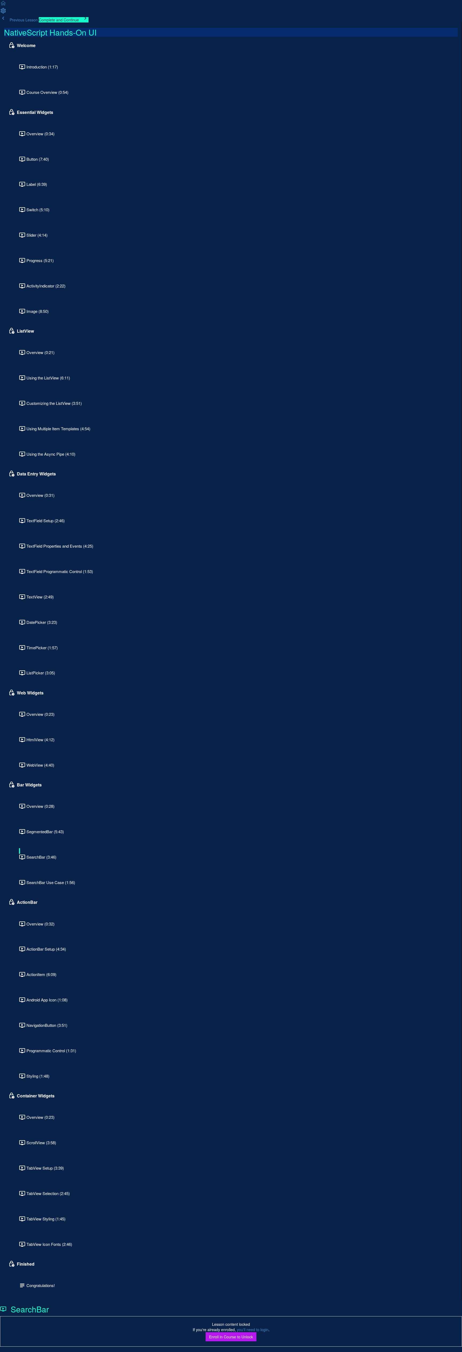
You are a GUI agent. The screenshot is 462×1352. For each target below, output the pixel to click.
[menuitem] (3, 12)
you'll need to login (252, 1329)
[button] (3, 4)
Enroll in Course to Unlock (231, 1336)
